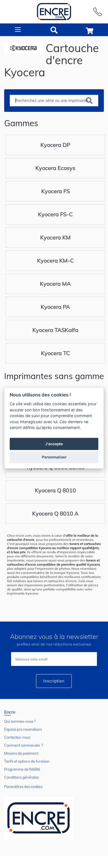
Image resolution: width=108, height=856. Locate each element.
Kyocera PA (55, 306)
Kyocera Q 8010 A (55, 513)
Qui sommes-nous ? (20, 721)
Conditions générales (21, 777)
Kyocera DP (55, 144)
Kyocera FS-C (55, 214)
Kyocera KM (55, 237)
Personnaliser (54, 457)
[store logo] (54, 11)
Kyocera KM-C (55, 260)
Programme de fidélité (22, 769)
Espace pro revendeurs (23, 729)
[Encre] (38, 818)
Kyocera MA (55, 283)
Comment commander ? (23, 745)
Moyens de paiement (21, 753)
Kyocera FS (55, 191)
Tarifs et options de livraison (27, 761)
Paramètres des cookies (23, 786)
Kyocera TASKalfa (55, 329)
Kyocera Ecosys (55, 167)
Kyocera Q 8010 (55, 490)
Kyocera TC (55, 353)
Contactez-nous (17, 737)
